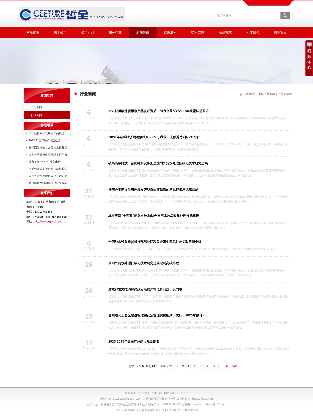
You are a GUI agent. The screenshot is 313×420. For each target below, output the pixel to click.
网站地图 (169, 393)
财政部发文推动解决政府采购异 (48, 183)
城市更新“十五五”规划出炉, (45, 161)
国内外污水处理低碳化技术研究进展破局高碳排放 (143, 263)
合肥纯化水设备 (151, 410)
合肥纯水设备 (133, 410)
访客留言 (280, 32)
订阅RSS (182, 393)
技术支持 (197, 32)
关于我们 (143, 393)
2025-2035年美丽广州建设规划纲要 (133, 341)
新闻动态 (272, 94)
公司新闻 (36, 107)
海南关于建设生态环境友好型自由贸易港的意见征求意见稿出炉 (153, 189)
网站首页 (32, 32)
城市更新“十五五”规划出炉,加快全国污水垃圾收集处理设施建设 (153, 215)
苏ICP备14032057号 (174, 410)
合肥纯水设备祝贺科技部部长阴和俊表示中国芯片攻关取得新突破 (154, 242)
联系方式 (225, 32)
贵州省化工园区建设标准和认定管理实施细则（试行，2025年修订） (157, 315)
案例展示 (170, 32)
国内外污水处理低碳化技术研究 (48, 176)
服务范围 (115, 32)
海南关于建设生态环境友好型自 (48, 154)
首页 (261, 94)
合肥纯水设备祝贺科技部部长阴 (48, 168)
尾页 (235, 366)
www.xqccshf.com (131, 398)
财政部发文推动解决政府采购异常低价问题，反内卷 (145, 289)
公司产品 (87, 32)
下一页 (224, 366)
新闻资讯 (142, 32)
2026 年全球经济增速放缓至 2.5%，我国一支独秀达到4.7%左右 (154, 137)
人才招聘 (252, 32)
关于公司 (60, 32)
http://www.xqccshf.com (49, 221)
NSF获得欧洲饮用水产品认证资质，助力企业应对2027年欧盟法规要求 (158, 111)
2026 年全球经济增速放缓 (44, 140)
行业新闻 (36, 115)
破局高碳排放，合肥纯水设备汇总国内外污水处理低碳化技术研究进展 (158, 163)
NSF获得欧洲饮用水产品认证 (46, 133)
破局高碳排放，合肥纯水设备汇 (48, 147)
